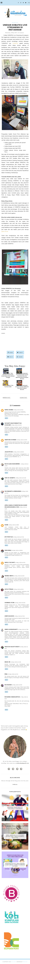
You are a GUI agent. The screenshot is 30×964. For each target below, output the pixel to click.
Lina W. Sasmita (10, 478)
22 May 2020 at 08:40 (18, 452)
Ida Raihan (8, 685)
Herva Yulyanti (10, 562)
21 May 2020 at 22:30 (16, 425)
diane (6, 525)
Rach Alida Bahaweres (12, 464)
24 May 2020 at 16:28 (20, 602)
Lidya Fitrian (9, 589)
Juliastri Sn (9, 452)
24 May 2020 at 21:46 (16, 662)
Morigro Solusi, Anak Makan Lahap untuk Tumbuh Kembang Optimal (15, 865)
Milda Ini (7, 662)
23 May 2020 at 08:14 (14, 525)
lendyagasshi (9, 616)
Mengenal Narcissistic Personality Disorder (15, 808)
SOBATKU (15, 43)
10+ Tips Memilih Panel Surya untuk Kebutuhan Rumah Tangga (8, 375)
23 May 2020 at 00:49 (20, 478)
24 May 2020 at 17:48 (23, 629)
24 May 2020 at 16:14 (18, 589)
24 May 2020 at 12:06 (19, 576)
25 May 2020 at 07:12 (13, 674)
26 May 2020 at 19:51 (17, 685)
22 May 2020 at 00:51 (22, 439)
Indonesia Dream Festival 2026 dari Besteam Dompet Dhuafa (22, 387)
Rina (6, 674)
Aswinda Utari (9, 602)
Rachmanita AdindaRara (13, 491)
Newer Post (6, 397)
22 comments (21, 32)
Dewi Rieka (8, 550)
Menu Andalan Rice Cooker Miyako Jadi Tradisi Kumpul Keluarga (15, 836)
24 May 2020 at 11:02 (20, 562)
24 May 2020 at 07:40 (18, 537)
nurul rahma (9, 410)
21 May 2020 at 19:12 (18, 409)
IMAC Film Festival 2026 (8, 386)
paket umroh (4, 231)
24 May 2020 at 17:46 (19, 616)
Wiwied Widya (9, 576)
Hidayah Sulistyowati (12, 646)
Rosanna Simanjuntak (12, 697)
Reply (6, 418)
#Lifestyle (15, 22)
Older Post (23, 397)
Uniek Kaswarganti (11, 629)
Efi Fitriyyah (9, 537)
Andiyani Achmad (10, 440)
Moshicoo (25, 961)
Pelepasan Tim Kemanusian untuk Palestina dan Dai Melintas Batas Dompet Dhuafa (22, 376)
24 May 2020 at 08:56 (17, 550)
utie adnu (13, 961)
